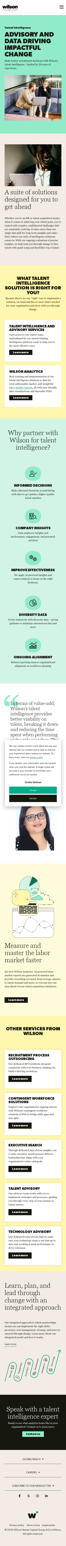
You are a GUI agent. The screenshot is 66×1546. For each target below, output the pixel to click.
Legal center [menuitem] (48, 1525)
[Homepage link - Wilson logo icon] (33, 1520)
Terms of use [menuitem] (33, 1525)
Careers (31, 1472)
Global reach (31, 1459)
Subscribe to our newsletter (31, 1486)
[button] (62, 7)
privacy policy (36, 757)
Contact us (33, 1434)
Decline (33, 798)
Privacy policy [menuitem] (16, 1525)
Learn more (21, 352)
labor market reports (20, 387)
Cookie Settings (33, 782)
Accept (33, 790)
